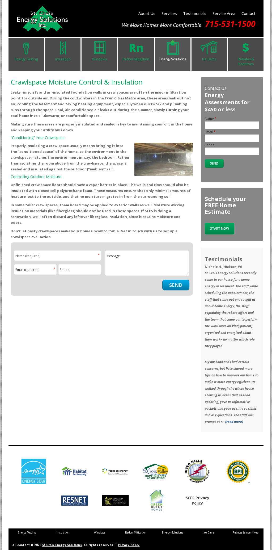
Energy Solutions (172, 59)
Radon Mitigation (136, 59)
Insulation (63, 59)
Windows (99, 59)
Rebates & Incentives (246, 61)
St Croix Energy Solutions (62, 545)
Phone (64, 269)
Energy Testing (26, 59)
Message (113, 256)
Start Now (219, 228)
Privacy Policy (129, 545)
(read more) (234, 421)
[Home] (42, 27)
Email (35, 269)
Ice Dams (209, 59)
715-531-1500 (230, 23)
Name (57, 256)
